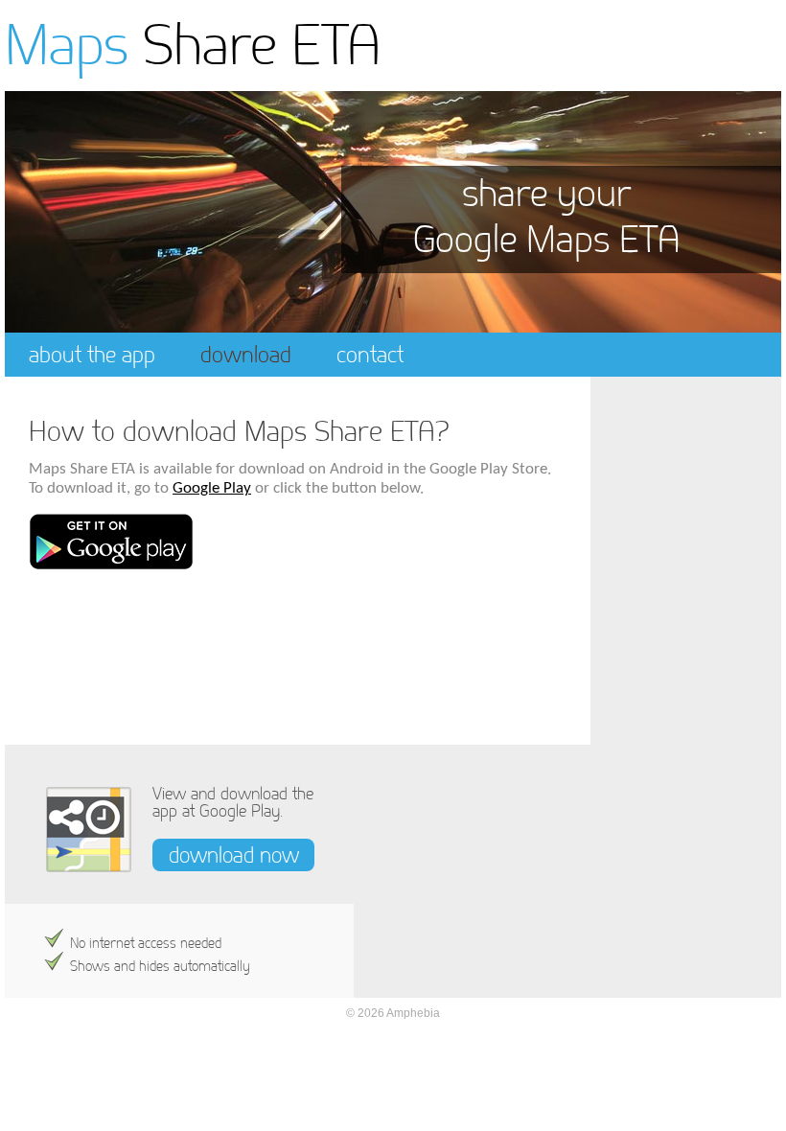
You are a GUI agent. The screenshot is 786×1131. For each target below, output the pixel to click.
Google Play (212, 488)
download (245, 354)
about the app (92, 354)
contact (370, 354)
